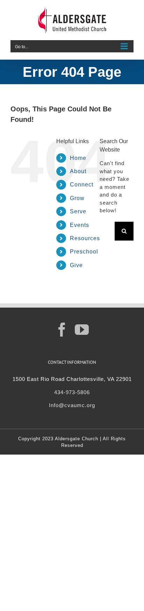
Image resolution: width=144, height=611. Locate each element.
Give (76, 265)
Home (78, 158)
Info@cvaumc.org (72, 405)
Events (79, 225)
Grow (77, 198)
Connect (81, 184)
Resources (85, 238)
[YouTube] (82, 330)
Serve (78, 211)
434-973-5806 (72, 392)
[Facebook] (62, 330)
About (78, 171)
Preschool (84, 252)
